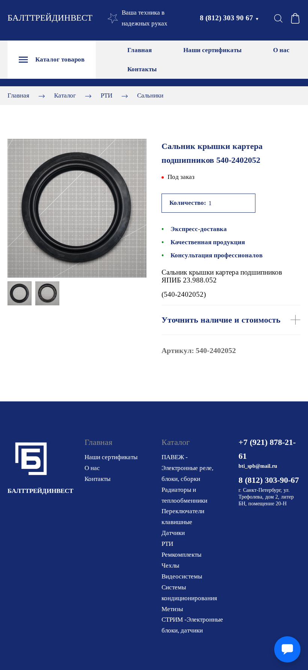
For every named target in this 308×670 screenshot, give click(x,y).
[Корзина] (295, 18)
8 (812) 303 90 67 (229, 18)
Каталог (65, 95)
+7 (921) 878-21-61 (267, 449)
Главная (139, 50)
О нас (281, 50)
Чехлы (170, 565)
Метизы (172, 609)
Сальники (150, 95)
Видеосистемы (182, 576)
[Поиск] (278, 18)
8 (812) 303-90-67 (269, 480)
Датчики (173, 532)
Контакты (142, 69)
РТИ (106, 95)
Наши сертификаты (212, 50)
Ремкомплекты (181, 554)
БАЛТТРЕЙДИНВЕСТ (50, 18)
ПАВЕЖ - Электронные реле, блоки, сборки (187, 468)
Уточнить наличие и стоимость (221, 319)
